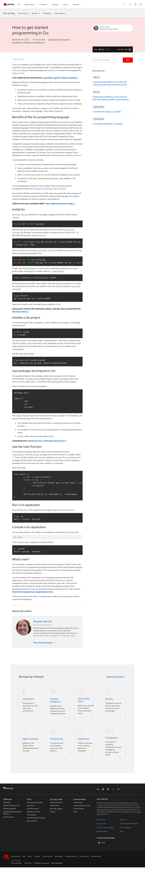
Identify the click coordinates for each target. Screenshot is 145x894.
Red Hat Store (54, 805)
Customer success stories (105, 827)
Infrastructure (56, 739)
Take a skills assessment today (59, 203)
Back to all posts (18, 59)
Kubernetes (48, 188)
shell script (16, 70)
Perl (22, 73)
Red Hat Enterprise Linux (11, 805)
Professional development (34, 42)
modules (23, 340)
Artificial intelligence (55, 700)
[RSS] (130, 49)
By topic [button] (35, 13)
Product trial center (56, 802)
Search (128, 60)
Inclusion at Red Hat (71, 856)
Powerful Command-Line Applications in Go (32, 592)
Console (52, 812)
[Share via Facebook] (100, 49)
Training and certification (35, 802)
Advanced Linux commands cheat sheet (46, 441)
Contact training (78, 809)
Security (109, 699)
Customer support (33, 809)
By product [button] (22, 13)
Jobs (121, 831)
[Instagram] (118, 790)
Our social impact (125, 827)
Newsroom (123, 820)
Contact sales (77, 802)
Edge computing (30, 739)
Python (15, 73)
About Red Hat (15, 856)
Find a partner (31, 815)
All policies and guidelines (41, 863)
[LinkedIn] (98, 790)
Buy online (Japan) (56, 809)
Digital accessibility (57, 863)
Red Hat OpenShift (9, 809)
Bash (52, 70)
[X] (113, 790)
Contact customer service (81, 805)
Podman (38, 188)
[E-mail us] (108, 49)
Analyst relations (102, 831)
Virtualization (111, 737)
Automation (28, 699)
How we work (101, 824)
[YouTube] (103, 790)
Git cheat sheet (19, 311)
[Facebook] (108, 790)
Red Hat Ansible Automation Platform (12, 813)
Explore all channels (114, 677)
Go (62, 111)
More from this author (43, 642)
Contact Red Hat (47, 856)
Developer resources (33, 812)
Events (30, 856)
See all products (8, 817)
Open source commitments (129, 824)
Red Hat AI (6, 802)
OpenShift (61, 188)
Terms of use (28, 863)
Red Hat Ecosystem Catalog (36, 818)
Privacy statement (16, 863)
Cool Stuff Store (84, 856)
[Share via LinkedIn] (102, 49)
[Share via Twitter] (105, 49)
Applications (83, 739)
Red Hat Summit (96, 856)
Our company (101, 820)
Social (75, 812)
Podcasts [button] (46, 13)
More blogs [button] (59, 13)
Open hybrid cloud (83, 700)
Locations (37, 856)
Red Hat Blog (9, 13)
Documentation (32, 821)
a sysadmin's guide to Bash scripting (59, 77)
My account (30, 805)
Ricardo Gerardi (104, 27)
